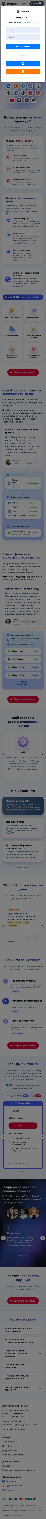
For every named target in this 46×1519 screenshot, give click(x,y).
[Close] (40, 3)
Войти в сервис (23, 47)
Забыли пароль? (23, 42)
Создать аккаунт (30, 22)
